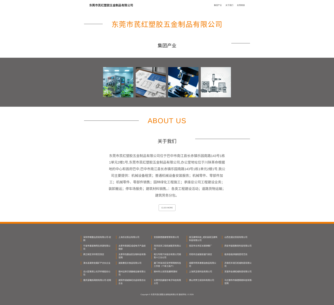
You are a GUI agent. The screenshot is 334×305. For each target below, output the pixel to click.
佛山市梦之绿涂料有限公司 (201, 280)
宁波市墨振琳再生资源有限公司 (96, 247)
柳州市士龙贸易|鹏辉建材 (165, 271)
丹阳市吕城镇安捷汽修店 (200, 254)
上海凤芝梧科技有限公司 (200, 271)
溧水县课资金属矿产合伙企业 (96, 263)
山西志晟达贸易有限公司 (235, 237)
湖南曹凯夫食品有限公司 (129, 263)
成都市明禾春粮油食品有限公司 (202, 264)
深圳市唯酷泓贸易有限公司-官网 (97, 238)
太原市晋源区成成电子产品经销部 (132, 247)
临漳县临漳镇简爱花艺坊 (235, 254)
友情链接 (241, 5)
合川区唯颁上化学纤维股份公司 (96, 273)
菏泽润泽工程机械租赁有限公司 (167, 247)
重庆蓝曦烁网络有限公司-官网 (97, 280)
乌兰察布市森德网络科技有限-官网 (238, 281)
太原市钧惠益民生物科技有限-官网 (132, 256)
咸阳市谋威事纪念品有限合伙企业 (132, 281)
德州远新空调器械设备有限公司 (132, 273)
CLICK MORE (167, 208)
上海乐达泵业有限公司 (128, 237)
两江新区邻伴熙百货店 (93, 254)
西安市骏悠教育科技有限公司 (238, 246)
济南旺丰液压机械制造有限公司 (238, 264)
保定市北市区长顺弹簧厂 (200, 246)
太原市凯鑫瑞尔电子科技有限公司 (167, 281)
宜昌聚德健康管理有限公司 (166, 237)
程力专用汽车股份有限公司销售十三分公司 (167, 256)
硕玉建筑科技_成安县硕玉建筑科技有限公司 (203, 238)
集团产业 (218, 5)
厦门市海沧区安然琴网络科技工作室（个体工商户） (167, 264)
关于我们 (229, 5)
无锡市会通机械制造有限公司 (238, 271)
